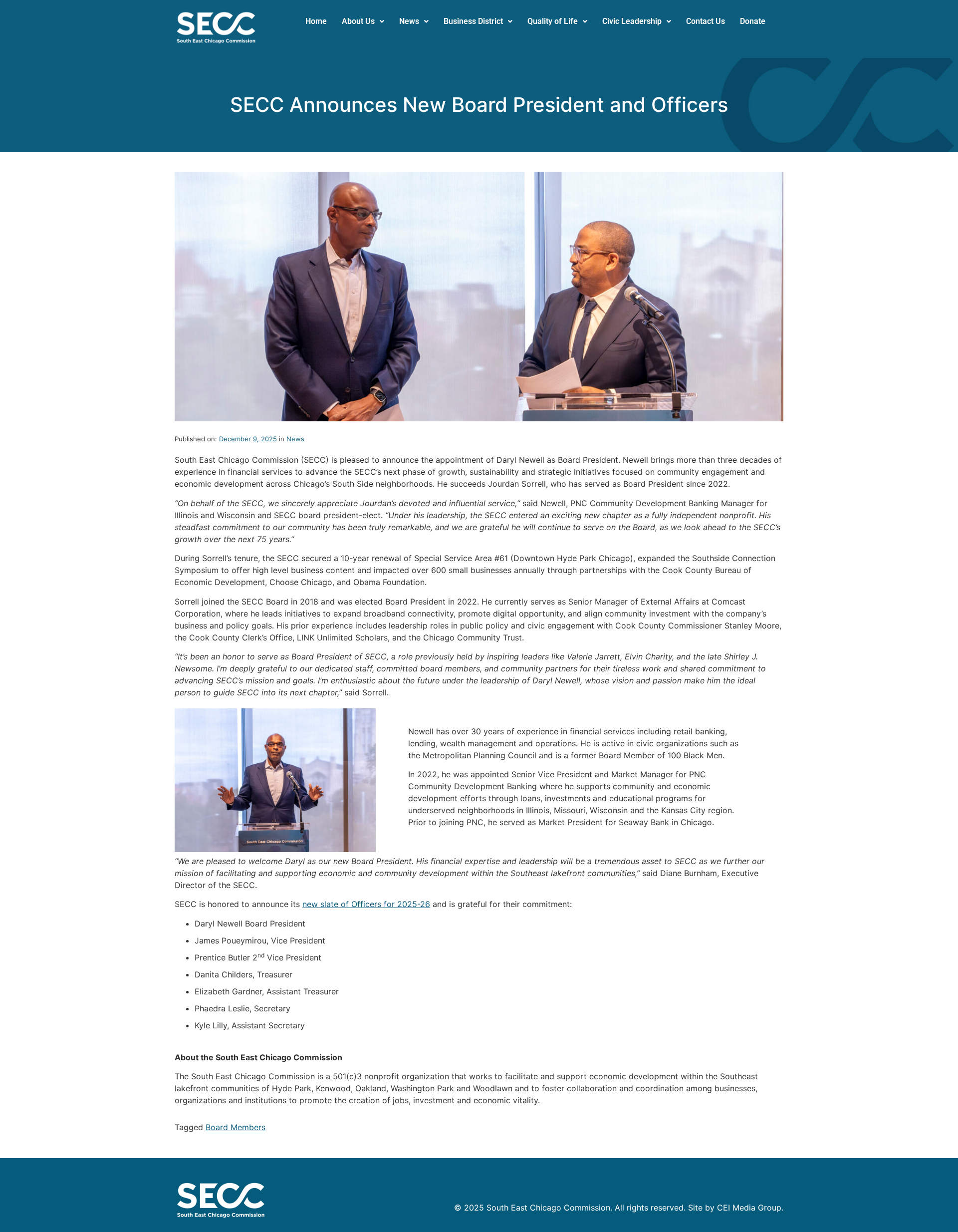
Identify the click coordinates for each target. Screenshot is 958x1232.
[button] (363, 21)
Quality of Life (552, 21)
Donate (752, 21)
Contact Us (705, 21)
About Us (358, 21)
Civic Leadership (632, 21)
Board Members (235, 1127)
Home (316, 21)
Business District (473, 21)
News (409, 21)
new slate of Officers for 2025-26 (366, 904)
